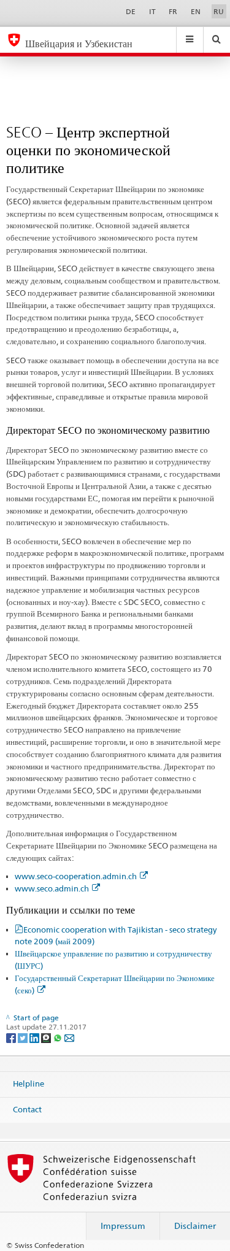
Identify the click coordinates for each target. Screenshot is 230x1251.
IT (152, 11)
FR (173, 11)
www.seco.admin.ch (52, 888)
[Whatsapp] (58, 1037)
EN (196, 11)
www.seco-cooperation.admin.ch (76, 876)
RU (218, 11)
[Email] (69, 1037)
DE (131, 11)
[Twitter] (23, 1037)
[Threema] (47, 1037)
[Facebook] (12, 1037)
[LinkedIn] (35, 1037)
